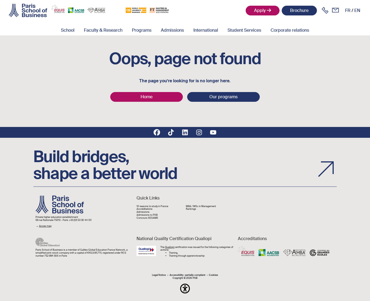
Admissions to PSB (147, 215)
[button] (185, 288)
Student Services (244, 30)
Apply (260, 10)
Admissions (172, 30)
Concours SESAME (147, 218)
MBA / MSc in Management (201, 206)
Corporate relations (290, 30)
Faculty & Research (103, 30)
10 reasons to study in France (152, 206)
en (357, 10)
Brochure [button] (299, 10)
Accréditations (144, 209)
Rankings (191, 209)
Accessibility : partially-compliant (187, 275)
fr (347, 10)
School (67, 30)
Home (146, 97)
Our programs (223, 97)
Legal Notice (159, 275)
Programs (141, 30)
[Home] (28, 10)
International (205, 30)
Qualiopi (169, 247)
